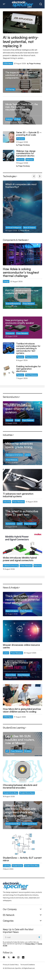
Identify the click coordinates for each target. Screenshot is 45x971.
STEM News (8, 63)
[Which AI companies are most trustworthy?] (22, 207)
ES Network (8, 915)
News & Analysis (29, 227)
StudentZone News (27, 793)
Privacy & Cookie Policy (10, 964)
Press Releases (28, 303)
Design (6, 281)
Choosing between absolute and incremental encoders (20, 786)
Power (17, 420)
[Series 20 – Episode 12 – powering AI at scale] (8, 137)
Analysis (9, 119)
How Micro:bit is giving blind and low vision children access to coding (22, 710)
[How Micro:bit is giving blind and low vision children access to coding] (22, 695)
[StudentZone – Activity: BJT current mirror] (22, 844)
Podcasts (20, 139)
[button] (4, 4)
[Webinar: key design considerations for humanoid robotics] (8, 155)
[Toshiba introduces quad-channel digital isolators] (22, 413)
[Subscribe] (39, 937)
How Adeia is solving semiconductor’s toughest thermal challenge (21, 272)
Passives (20, 357)
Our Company (10, 909)
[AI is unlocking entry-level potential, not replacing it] (22, 22)
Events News (10, 675)
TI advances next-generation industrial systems (18, 495)
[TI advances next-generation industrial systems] (22, 480)
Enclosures (10, 333)
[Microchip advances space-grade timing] (22, 452)
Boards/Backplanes (13, 303)
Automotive (10, 524)
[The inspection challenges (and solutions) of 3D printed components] (22, 81)
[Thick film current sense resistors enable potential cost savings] (22, 604)
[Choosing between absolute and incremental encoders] (22, 771)
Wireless (27, 751)
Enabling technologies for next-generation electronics (28, 368)
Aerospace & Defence (14, 455)
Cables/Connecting (11, 566)
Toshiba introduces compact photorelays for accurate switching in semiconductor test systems (28, 348)
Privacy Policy (30, 944)
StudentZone (17, 866)
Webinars (29, 159)
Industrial (9, 420)
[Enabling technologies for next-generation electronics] (8, 371)
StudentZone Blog (10, 793)
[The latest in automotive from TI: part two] (22, 518)
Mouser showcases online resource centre (21, 646)
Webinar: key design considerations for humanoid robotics (26, 153)
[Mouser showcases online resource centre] (22, 631)
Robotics (20, 159)
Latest (27, 455)
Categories (8, 920)
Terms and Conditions (27, 964)
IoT (7, 751)
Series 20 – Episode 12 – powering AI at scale (28, 133)
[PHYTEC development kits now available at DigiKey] (22, 298)
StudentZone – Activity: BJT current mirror (22, 859)
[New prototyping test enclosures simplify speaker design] (22, 328)
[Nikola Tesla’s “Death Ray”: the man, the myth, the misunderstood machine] (22, 113)
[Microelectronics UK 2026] (22, 669)
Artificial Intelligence (13, 227)
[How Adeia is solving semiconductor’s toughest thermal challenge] (22, 254)
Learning (7, 866)
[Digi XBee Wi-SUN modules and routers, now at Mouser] (22, 744)
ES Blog (17, 119)
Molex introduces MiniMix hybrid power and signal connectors (20, 559)
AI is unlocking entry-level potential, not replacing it (21, 41)
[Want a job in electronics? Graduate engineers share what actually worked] (22, 815)
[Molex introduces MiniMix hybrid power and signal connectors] (22, 544)
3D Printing (10, 89)
